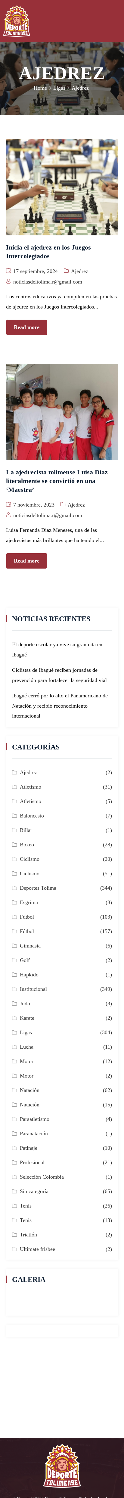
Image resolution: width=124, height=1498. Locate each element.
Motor (26, 1061)
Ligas (59, 88)
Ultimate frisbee (37, 1249)
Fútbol (27, 917)
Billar (26, 830)
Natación (29, 1090)
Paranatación (34, 1133)
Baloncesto (32, 816)
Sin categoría (34, 1191)
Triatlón (28, 1235)
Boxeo (27, 845)
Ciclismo (29, 859)
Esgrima (29, 902)
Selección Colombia (42, 1177)
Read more (26, 327)
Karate (27, 1018)
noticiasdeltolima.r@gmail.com (47, 282)
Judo (25, 1003)
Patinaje (28, 1148)
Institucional (33, 989)
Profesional (32, 1162)
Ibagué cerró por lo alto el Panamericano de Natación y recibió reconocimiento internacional (60, 706)
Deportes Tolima (38, 888)
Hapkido (29, 975)
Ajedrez (79, 271)
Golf (25, 960)
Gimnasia (30, 946)
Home (40, 88)
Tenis (26, 1206)
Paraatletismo (34, 1119)
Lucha (26, 1047)
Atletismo (30, 787)
